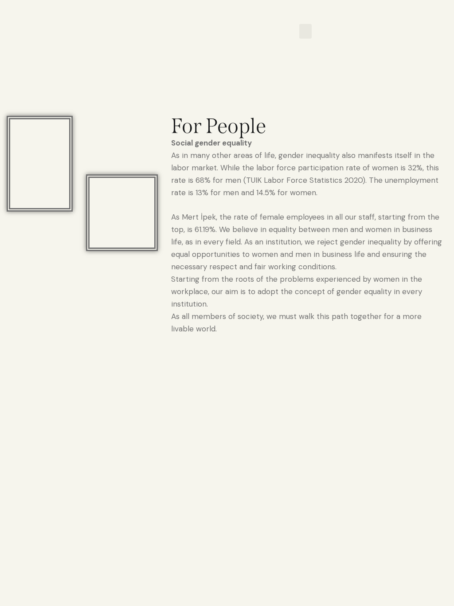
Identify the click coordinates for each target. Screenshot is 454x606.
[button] (305, 31)
